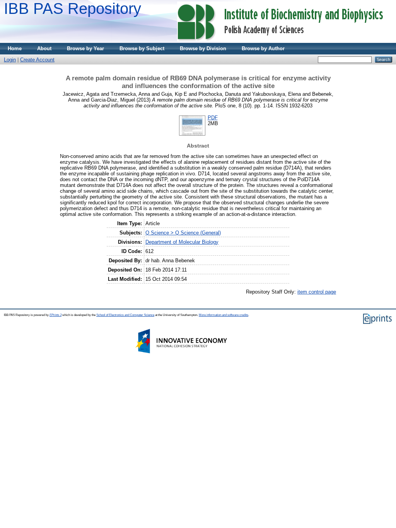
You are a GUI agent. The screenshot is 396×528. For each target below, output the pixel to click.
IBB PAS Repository (72, 8)
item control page (316, 292)
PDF (213, 118)
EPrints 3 (55, 315)
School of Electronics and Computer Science (125, 315)
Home (15, 48)
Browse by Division (203, 48)
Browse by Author (263, 48)
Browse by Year (85, 48)
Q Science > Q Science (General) (183, 233)
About (44, 48)
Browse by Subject (141, 48)
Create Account (37, 60)
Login (10, 60)
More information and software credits (223, 315)
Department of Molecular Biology (181, 242)
